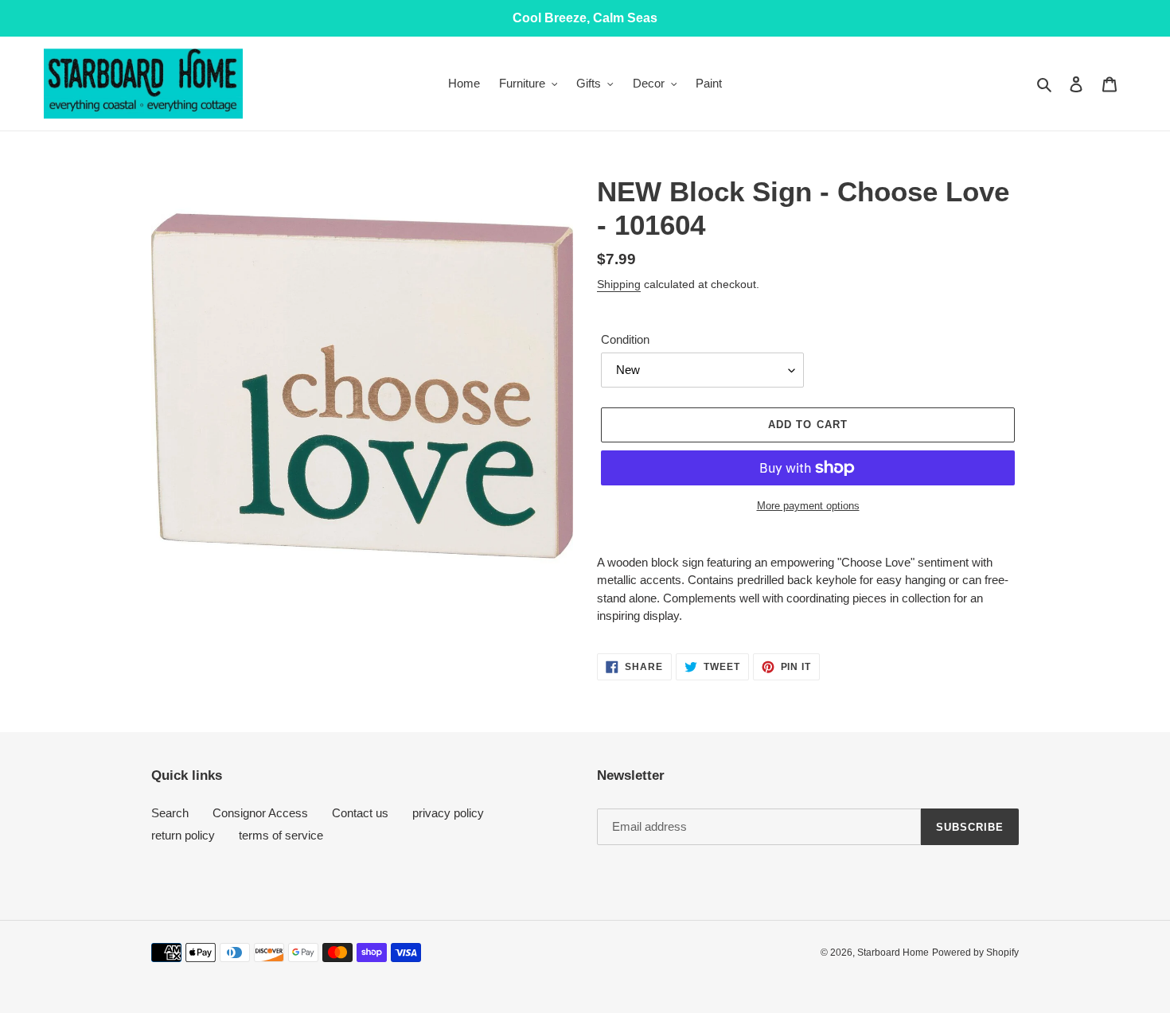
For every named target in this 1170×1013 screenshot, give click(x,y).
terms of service (281, 835)
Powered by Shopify (975, 952)
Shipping (619, 284)
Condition (625, 339)
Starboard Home (893, 952)
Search (170, 813)
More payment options (808, 506)
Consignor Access (260, 813)
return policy (183, 835)
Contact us (360, 813)
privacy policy (448, 813)
